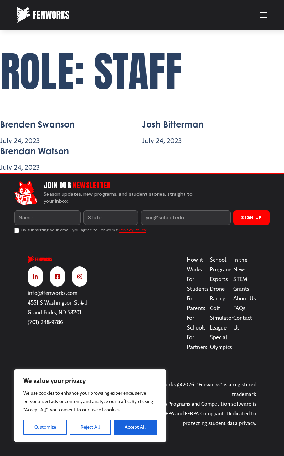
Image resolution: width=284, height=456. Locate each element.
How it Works (195, 264)
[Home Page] (59, 260)
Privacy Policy (132, 230)
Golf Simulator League (221, 318)
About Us (244, 298)
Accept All (135, 427)
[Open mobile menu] (263, 15)
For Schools (196, 323)
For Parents (196, 303)
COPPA (166, 413)
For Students (198, 284)
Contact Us (242, 323)
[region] (90, 405)
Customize (45, 427)
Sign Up (251, 217)
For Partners (197, 342)
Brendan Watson (34, 151)
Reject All (90, 427)
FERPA (192, 413)
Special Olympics (221, 342)
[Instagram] (79, 276)
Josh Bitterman (173, 124)
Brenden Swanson (37, 124)
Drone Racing (217, 293)
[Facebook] (57, 276)
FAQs (239, 308)
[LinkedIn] (35, 276)
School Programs (221, 264)
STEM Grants (241, 284)
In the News (240, 264)
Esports (219, 279)
